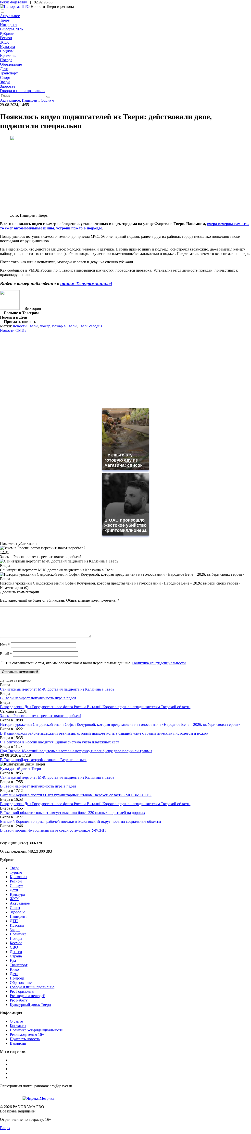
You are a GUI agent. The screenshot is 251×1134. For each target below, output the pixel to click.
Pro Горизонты (22, 991)
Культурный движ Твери (30, 1005)
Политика (18, 934)
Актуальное (10, 16)
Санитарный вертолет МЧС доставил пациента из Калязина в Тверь (57, 689)
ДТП (14, 921)
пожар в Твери (64, 326)
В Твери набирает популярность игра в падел (38, 698)
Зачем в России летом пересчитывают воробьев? (40, 716)
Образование (11, 64)
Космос (16, 943)
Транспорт (9, 73)
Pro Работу (19, 1000)
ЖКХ (4, 42)
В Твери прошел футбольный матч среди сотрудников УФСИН (53, 830)
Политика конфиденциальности (159, 663)
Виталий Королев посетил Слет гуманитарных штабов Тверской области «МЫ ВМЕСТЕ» (75, 795)
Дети (4, 69)
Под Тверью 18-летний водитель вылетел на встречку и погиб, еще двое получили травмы (76, 751)
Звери (5, 82)
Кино (14, 969)
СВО (14, 947)
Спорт (5, 77)
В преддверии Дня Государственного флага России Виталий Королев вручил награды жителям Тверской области (95, 707)
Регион (6, 38)
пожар (45, 326)
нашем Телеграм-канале (85, 283)
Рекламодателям (13, 2)
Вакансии (18, 1043)
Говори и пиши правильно (22, 91)
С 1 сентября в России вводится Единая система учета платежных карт (59, 742)
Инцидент (8, 25)
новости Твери (25, 326)
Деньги (16, 952)
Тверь (5, 20)
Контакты (18, 1026)
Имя (5, 645)
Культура (7, 47)
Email (6, 654)
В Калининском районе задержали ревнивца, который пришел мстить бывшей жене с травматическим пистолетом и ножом (104, 733)
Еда (13, 960)
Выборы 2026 (11, 29)
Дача (14, 974)
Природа (17, 978)
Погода (6, 60)
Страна (16, 956)
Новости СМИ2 (13, 330)
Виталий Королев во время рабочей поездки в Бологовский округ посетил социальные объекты (80, 821)
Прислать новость (25, 1039)
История (17, 925)
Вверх (5, 1128)
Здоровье (7, 86)
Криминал (8, 55)
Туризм (16, 872)
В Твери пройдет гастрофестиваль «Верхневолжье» (43, 760)
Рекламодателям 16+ (27, 1034)
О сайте (16, 1021)
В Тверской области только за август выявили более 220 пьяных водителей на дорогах (72, 813)
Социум (6, 51)
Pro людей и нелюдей (27, 996)
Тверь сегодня (90, 326)
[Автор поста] (10, 308)
